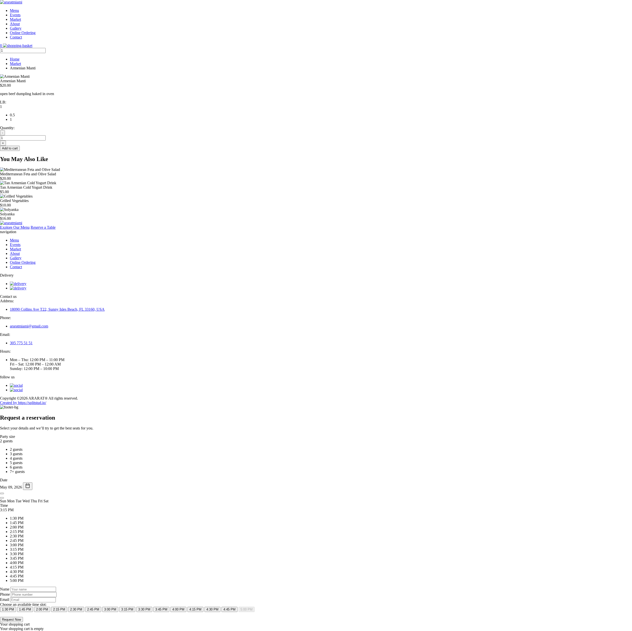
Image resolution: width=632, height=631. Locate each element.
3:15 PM (127, 609)
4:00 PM (178, 609)
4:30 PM (212, 609)
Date (3, 480)
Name (4, 589)
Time (4, 505)
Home (15, 59)
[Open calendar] (27, 486)
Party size (7, 436)
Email (4, 599)
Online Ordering (23, 33)
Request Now (11, 619)
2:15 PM (59, 609)
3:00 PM (110, 609)
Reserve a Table (43, 227)
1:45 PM (25, 609)
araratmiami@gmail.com (29, 326)
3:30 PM (144, 609)
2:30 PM (76, 609)
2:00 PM (42, 609)
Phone (5, 594)
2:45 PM (93, 609)
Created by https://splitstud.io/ (23, 403)
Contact (16, 37)
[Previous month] (2, 493)
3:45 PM (161, 609)
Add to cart (10, 148)
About (15, 24)
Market (15, 19)
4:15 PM (195, 609)
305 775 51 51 (21, 343)
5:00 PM (246, 609)
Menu (14, 10)
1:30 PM (8, 609)
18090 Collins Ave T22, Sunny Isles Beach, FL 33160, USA (57, 309)
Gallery (15, 28)
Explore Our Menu (15, 227)
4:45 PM (229, 609)
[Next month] (2, 498)
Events (15, 15)
